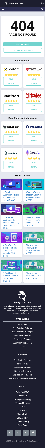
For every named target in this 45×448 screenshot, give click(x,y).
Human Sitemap (22, 421)
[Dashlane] (11, 153)
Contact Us (22, 396)
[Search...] (41, 9)
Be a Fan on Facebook (10, 433)
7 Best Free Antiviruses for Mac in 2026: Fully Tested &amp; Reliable (11, 222)
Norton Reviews (22, 364)
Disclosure (22, 410)
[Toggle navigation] (3, 9)
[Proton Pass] (34, 153)
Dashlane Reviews (22, 371)
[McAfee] (34, 96)
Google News (33, 433)
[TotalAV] (34, 70)
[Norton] (11, 70)
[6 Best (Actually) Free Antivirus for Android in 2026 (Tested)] (33, 210)
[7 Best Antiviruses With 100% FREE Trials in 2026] (33, 266)
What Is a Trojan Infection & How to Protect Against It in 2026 (33, 196)
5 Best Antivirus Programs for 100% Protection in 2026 (33, 249)
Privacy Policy (22, 414)
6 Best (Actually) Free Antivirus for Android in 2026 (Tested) (33, 221)
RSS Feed (26, 433)
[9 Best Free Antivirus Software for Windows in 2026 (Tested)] (11, 185)
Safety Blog (22, 324)
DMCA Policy (22, 418)
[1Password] (34, 127)
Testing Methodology (22, 399)
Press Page (22, 425)
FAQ (22, 407)
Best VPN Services (22, 335)
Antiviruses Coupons (22, 339)
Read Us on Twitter (18, 433)
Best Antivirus (22, 44)
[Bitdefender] (11, 96)
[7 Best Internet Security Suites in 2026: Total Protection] (11, 266)
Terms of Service (22, 403)
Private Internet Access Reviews (22, 379)
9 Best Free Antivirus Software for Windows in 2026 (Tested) (11, 196)
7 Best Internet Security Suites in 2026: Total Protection (10, 277)
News (22, 347)
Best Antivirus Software (22, 328)
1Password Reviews (22, 367)
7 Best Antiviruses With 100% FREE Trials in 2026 (33, 276)
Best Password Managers (22, 50)
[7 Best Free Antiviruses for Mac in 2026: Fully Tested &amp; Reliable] (11, 210)
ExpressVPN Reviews (22, 375)
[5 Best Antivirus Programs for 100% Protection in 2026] (33, 238)
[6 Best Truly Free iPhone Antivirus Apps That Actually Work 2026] (11, 238)
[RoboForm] (11, 127)
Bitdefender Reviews (22, 360)
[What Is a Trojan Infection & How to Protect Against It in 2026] (33, 185)
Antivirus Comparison (22, 343)
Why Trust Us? (22, 392)
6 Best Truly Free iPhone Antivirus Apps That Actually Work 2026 (10, 250)
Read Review (11, 81)
